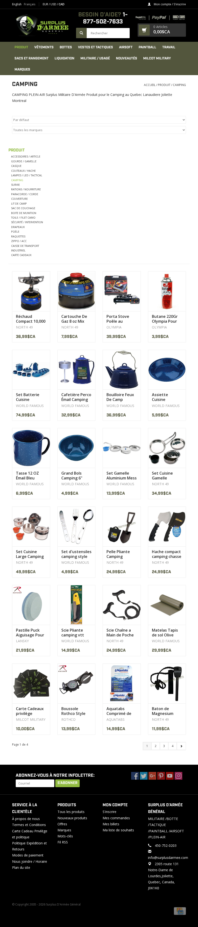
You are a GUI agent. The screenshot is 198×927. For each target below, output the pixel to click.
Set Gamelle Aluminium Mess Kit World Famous (121, 475)
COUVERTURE (19, 198)
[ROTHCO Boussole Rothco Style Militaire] (76, 683)
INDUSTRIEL (18, 250)
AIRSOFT (126, 47)
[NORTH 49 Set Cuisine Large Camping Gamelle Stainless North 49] (31, 526)
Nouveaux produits (72, 818)
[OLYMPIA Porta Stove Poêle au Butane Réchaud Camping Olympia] (122, 291)
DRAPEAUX (18, 227)
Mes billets (111, 824)
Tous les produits (71, 811)
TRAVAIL (168, 47)
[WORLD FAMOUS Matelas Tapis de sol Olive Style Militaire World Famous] (167, 605)
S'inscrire (109, 811)
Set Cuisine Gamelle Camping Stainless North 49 (166, 475)
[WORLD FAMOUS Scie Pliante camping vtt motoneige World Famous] (76, 605)
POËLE (15, 231)
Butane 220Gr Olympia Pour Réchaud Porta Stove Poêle (166, 319)
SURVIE (15, 184)
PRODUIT (21, 47)
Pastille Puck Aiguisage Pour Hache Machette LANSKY (30, 632)
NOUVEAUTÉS (126, 58)
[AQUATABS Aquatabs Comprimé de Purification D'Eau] (122, 683)
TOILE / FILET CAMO (23, 217)
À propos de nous (26, 818)
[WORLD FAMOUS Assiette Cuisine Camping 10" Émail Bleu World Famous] (167, 370)
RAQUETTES (18, 236)
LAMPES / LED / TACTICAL (26, 175)
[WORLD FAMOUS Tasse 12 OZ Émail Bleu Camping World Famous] (31, 448)
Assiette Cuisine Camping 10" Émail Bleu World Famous (165, 397)
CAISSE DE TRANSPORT (25, 246)
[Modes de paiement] (180, 911)
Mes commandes (116, 818)
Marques (22, 69)
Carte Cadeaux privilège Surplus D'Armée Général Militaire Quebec (30, 711)
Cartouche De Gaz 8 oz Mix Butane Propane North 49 (75, 319)
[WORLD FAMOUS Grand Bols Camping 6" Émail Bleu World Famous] (76, 448)
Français (29, 4)
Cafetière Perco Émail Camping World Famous (76, 397)
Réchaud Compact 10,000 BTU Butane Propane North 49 (30, 319)
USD (53, 4)
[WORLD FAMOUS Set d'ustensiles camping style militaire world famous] (76, 526)
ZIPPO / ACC (19, 241)
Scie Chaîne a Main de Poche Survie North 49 (121, 632)
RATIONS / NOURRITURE (26, 189)
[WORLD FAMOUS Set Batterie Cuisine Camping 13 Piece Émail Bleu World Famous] (31, 370)
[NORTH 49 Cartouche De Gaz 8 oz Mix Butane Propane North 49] (76, 291)
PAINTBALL (147, 47)
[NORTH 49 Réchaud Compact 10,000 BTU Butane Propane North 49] (31, 291)
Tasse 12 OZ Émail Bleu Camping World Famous (30, 475)
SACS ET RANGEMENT (31, 58)
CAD (61, 4)
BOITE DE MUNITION (23, 213)
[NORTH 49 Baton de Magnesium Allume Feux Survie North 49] (167, 683)
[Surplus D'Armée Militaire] (41, 25)
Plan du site (21, 867)
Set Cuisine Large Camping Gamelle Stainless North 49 (30, 554)
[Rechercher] (81, 33)
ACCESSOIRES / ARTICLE (25, 156)
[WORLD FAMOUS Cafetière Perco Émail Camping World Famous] (76, 370)
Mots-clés (65, 836)
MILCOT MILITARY (157, 58)
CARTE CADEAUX (21, 255)
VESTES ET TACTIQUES (95, 47)
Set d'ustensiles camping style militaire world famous (76, 554)
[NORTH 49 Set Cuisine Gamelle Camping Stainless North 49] (167, 448)
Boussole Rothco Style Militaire (73, 711)
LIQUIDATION (64, 58)
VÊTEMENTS (44, 47)
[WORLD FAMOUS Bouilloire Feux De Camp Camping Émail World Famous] (122, 370)
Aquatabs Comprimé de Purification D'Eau (118, 711)
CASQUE (16, 166)
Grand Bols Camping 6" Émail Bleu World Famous (74, 475)
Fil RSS (62, 842)
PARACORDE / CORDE (24, 194)
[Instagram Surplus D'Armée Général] (178, 776)
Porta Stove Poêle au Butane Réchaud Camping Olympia (117, 319)
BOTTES (66, 47)
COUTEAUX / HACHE (23, 170)
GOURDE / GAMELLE (23, 161)
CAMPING (179, 85)
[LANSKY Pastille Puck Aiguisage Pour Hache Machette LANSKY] (31, 605)
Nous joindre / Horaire (29, 861)
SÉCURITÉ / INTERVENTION (27, 222)
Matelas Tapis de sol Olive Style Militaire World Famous (165, 632)
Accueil (150, 85)
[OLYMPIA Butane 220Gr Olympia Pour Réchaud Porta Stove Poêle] (167, 291)
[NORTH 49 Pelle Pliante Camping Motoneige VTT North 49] (122, 526)
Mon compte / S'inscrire (169, 4)
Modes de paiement (27, 855)
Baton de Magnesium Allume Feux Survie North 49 (166, 711)
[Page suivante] (181, 746)
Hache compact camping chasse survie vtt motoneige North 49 (166, 554)
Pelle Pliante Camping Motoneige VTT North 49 (121, 554)
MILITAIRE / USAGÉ (95, 58)
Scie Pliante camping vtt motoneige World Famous (74, 632)
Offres (62, 824)
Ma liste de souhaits (118, 830)
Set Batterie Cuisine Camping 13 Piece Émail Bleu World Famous (31, 397)
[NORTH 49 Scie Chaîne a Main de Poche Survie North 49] (122, 605)
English (16, 4)
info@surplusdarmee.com (168, 857)
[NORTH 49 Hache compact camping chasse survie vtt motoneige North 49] (167, 526)
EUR (46, 4)
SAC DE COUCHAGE (23, 208)
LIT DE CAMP (19, 203)
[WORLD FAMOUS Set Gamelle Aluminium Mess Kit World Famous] (122, 448)
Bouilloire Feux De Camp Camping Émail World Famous (120, 397)
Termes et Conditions (29, 824)
